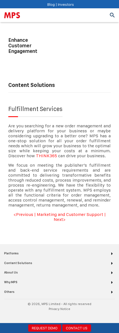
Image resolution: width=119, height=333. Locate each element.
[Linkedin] (56, 316)
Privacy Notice (60, 309)
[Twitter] (63, 316)
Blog (51, 4)
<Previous (23, 214)
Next (58, 219)
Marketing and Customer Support (70, 214)
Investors (65, 4)
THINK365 (46, 155)
